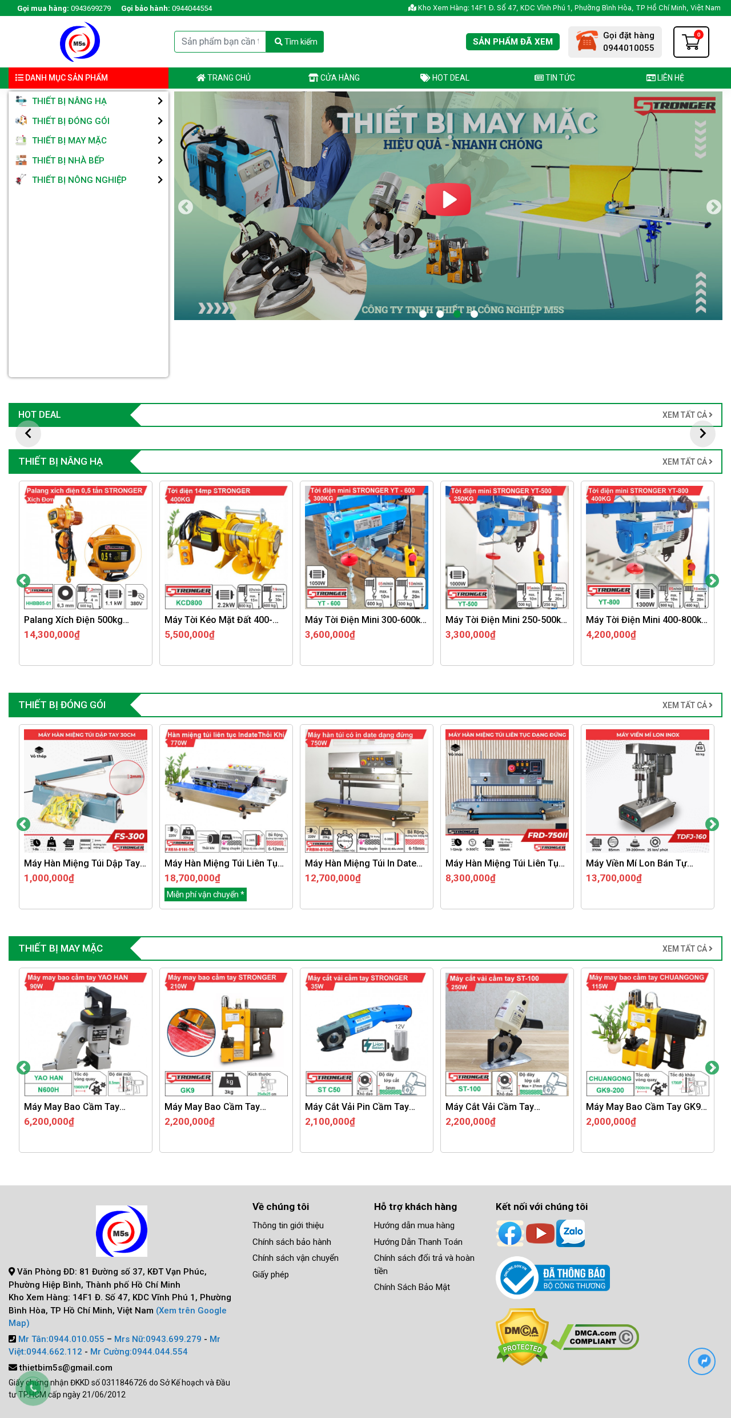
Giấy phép (270, 1274)
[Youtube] (540, 1232)
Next (712, 206)
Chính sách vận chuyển (295, 1258)
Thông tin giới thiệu (288, 1225)
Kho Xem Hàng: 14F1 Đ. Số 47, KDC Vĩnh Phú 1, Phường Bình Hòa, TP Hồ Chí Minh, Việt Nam (568, 8)
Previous (184, 206)
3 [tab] (457, 314)
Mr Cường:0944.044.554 (139, 1352)
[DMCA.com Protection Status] (522, 1336)
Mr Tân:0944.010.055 (61, 1339)
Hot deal (450, 77)
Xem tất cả (685, 415)
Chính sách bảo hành (291, 1242)
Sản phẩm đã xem (513, 42)
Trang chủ (228, 77)
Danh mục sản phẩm (65, 77)
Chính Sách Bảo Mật (412, 1287)
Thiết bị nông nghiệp (78, 180)
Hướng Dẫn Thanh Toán (418, 1242)
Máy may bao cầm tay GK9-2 (226, 1106)
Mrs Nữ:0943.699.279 (158, 1339)
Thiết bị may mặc (68, 140)
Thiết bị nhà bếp (67, 160)
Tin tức (559, 77)
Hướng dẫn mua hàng (414, 1225)
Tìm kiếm (300, 41)
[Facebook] (510, 1232)
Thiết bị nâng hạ (68, 101)
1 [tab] (422, 314)
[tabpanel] (448, 205)
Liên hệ (670, 77)
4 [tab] (474, 314)
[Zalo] (570, 1232)
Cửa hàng (339, 77)
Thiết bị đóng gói (70, 121)
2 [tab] (439, 314)
